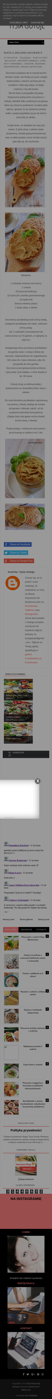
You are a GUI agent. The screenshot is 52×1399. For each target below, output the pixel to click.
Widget (12, 817)
